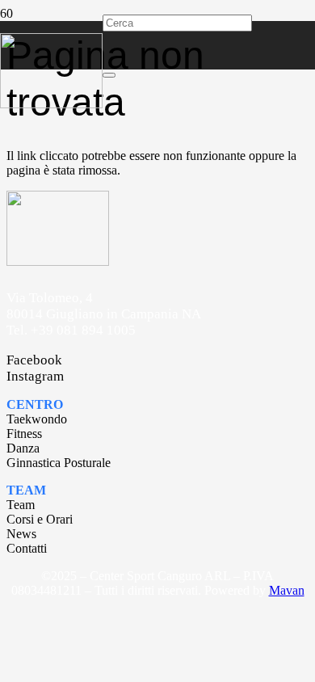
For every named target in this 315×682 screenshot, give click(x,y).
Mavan (286, 590)
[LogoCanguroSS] (51, 104)
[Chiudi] (109, 75)
